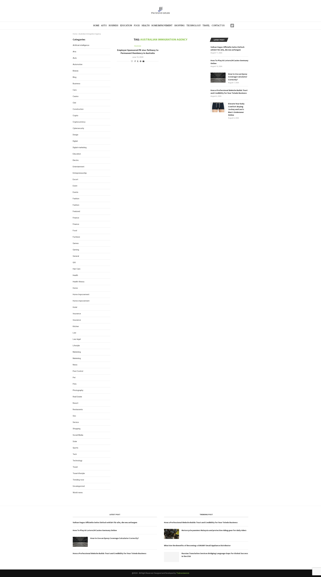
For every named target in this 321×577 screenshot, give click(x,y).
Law (74, 333)
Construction (78, 109)
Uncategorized (79, 486)
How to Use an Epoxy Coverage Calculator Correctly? (237, 77)
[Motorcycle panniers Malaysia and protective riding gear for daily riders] (171, 534)
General (76, 256)
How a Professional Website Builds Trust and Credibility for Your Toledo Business (229, 91)
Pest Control (78, 371)
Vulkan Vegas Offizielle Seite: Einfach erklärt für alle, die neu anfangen (227, 48)
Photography (78, 390)
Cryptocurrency (79, 122)
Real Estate (77, 397)
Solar (75, 441)
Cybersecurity (78, 128)
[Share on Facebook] (135, 61)
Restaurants (78, 409)
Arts (74, 51)
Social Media (78, 435)
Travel (206, 25)
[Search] (232, 25)
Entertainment (78, 167)
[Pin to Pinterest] (140, 61)
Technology (193, 25)
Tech (75, 454)
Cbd (74, 103)
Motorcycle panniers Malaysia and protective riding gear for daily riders (214, 530)
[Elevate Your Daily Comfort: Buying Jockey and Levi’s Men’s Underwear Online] (218, 107)
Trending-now (78, 480)
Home (96, 25)
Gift (74, 262)
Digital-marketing (80, 147)
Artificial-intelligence (81, 45)
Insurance (77, 313)
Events (75, 192)
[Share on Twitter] (138, 61)
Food (137, 25)
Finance (76, 218)
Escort (75, 179)
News (75, 365)
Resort (75, 403)
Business (113, 25)
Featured (76, 211)
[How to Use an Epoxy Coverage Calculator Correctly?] (218, 78)
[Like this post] (132, 61)
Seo (74, 416)
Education (126, 25)
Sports (75, 448)
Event (75, 186)
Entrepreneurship (80, 173)
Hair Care (76, 269)
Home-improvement (81, 301)
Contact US (218, 25)
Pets (74, 384)
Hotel (75, 307)
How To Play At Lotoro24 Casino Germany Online (229, 61)
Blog (74, 77)
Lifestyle (76, 345)
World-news (78, 492)
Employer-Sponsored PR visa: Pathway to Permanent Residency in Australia (137, 52)
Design (75, 135)
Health (146, 25)
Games (76, 243)
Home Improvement (161, 25)
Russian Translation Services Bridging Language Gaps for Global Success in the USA (215, 554)
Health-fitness (78, 282)
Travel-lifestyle (79, 473)
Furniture (76, 237)
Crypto (75, 115)
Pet (74, 377)
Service (76, 422)
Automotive (77, 64)
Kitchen (76, 326)
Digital (75, 141)
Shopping (179, 25)
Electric (76, 160)
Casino (75, 96)
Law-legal (77, 339)
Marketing (77, 352)
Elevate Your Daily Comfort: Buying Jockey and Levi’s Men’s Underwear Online (236, 109)
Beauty (75, 71)
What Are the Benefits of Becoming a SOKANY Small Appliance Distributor (197, 545)
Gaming (76, 250)
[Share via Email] (143, 61)
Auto (104, 25)
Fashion (76, 198)
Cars (75, 90)
